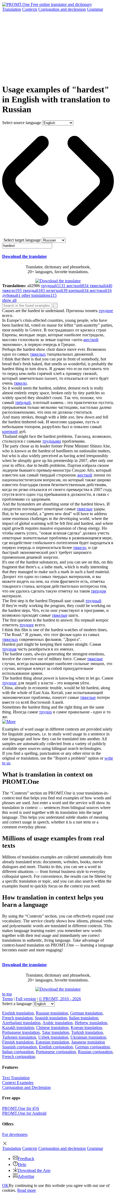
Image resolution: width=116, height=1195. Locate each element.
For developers (15, 1134)
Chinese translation (52, 1027)
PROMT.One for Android (24, 1113)
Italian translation (83, 1018)
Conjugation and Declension (26, 1087)
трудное (9, 683)
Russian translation (52, 1013)
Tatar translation (55, 1032)
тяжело (20, 383)
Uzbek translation (53, 1037)
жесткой (90, 339)
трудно (45, 712)
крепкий (10, 431)
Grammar (95, 9)
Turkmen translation (19, 1037)
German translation (86, 1013)
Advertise (26, 1176)
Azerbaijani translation (21, 1022)
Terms (7, 999)
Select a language (17, 1003)
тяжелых (38, 354)
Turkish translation (87, 1032)
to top (7, 994)
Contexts (29, 9)
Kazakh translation (18, 1027)
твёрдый (23, 402)
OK (5, 1185)
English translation (18, 1013)
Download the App (34, 1170)
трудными (51, 441)
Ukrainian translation (88, 1037)
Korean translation (86, 1027)
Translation (11, 9)
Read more (26, 1190)
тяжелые (85, 509)
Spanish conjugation (19, 1047)
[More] (9, 721)
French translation (17, 1018)
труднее (106, 310)
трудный (93, 600)
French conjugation (18, 1056)
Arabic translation (57, 1022)
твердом (98, 591)
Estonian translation (52, 1042)
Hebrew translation (91, 1022)
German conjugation (92, 1047)
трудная (9, 649)
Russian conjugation (95, 1051)
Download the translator (24, 256)
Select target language (22, 240)
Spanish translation (51, 1018)
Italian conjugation (18, 1051)
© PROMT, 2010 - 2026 (60, 999)
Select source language (21, 122)
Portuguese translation (21, 1032)
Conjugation (62, 9)
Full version (26, 999)
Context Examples (17, 1082)
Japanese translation (88, 1042)
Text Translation (16, 1077)
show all (9, 300)
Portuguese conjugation (56, 1051)
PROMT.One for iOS (20, 1108)
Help (22, 1164)
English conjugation (56, 1047)
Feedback (26, 1158)
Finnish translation (17, 1042)
